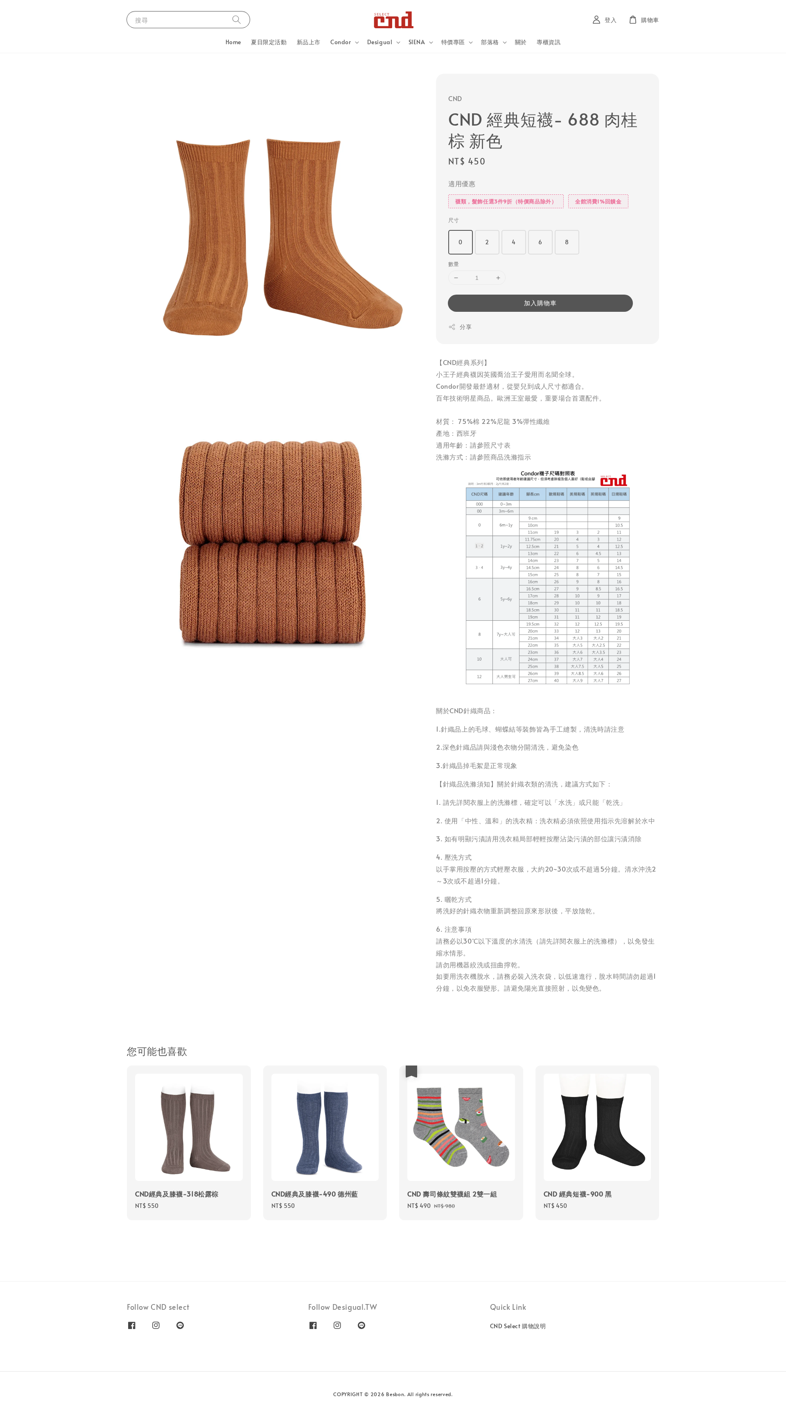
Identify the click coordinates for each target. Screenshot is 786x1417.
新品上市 (309, 42)
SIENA (417, 42)
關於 (521, 42)
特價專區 (453, 42)
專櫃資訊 (548, 42)
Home (233, 42)
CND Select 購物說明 (518, 1326)
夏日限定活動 (269, 42)
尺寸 (453, 220)
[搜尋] (237, 19)
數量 (453, 264)
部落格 (490, 42)
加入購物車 (540, 302)
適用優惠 (461, 183)
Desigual (380, 42)
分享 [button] (466, 327)
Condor (340, 42)
